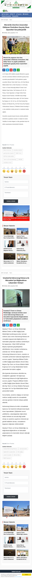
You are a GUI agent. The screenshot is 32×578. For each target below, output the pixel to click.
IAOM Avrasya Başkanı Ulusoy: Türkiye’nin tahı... (8, 250)
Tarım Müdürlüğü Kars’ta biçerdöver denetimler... (9, 237)
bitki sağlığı (20, 452)
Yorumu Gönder (11, 201)
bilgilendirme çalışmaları (9, 452)
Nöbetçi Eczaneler (6, 16)
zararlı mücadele (7, 455)
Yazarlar (19, 14)
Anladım (26, 574)
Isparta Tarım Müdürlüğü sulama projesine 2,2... (22, 237)
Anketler (26, 14)
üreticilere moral (7, 162)
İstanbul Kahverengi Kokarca (10, 448)
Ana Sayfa (5, 19)
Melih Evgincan (7, 458)
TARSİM (20, 159)
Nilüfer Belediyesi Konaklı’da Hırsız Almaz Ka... (22, 262)
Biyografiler (15, 16)
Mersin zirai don (7, 150)
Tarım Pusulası (10, 145)
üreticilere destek (17, 150)
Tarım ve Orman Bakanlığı (9, 159)
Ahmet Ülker (17, 455)
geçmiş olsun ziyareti (8, 153)
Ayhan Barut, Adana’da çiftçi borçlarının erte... (22, 250)
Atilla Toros (18, 153)
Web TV (13, 14)
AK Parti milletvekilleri (8, 156)
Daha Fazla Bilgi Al (18, 576)
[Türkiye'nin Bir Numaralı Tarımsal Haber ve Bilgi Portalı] (5, 11)
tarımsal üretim (23, 448)
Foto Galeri (6, 14)
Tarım (10, 19)
